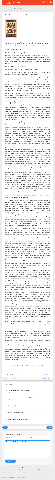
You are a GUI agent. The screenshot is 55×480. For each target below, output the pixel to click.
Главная (39, 469)
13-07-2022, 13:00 (11, 378)
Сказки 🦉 (19, 8)
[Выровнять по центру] (16, 442)
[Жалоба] (40, 378)
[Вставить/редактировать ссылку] (28, 442)
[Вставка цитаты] (33, 442)
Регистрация (39, 472)
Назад (5, 427)
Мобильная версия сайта (7, 472)
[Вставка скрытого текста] (37, 442)
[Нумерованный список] (23, 442)
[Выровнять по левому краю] (14, 442)
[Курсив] (9, 442)
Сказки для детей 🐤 (12, 8)
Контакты (21, 469)
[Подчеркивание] (11, 442)
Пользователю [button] (40, 467)
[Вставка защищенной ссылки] (30, 442)
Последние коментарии (6, 471)
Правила (39, 471)
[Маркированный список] (21, 442)
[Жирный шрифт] (7, 442)
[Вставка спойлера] (35, 442)
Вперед (49, 427)
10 (35, 365)
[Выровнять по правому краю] (18, 442)
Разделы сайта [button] (5, 467)
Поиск (3, 469)
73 (42, 365)
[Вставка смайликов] (26, 442)
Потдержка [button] (22, 467)
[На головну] (4, 9)
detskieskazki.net (12, 477)
